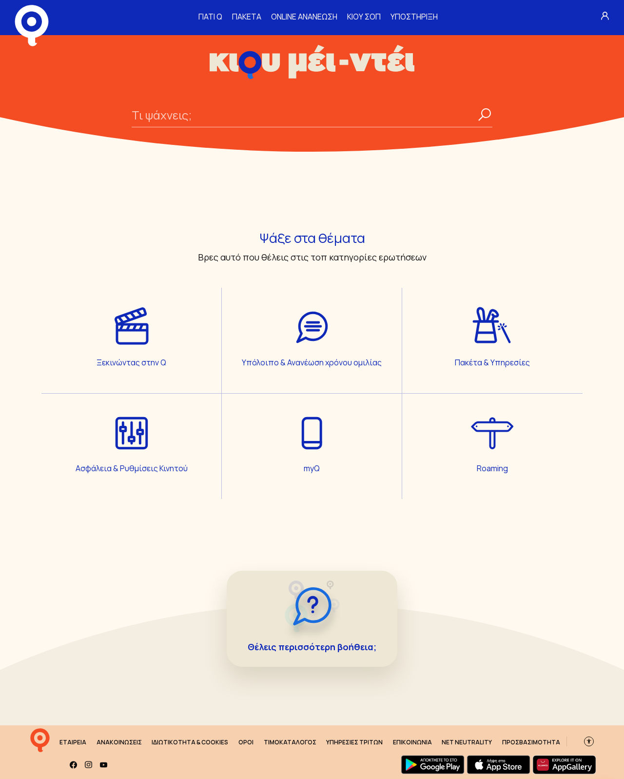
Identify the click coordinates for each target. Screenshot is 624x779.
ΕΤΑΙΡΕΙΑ (72, 742)
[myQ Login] (605, 15)
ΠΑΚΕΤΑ (246, 16)
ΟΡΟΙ (246, 742)
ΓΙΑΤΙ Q (210, 16)
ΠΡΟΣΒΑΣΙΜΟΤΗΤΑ (531, 742)
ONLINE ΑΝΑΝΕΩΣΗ (304, 16)
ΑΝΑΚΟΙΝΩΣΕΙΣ (119, 742)
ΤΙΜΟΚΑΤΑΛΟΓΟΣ (290, 742)
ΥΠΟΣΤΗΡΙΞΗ (414, 16)
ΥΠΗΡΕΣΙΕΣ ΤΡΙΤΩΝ (354, 742)
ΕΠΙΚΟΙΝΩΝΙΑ (412, 742)
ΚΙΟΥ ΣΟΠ (364, 16)
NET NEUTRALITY (467, 742)
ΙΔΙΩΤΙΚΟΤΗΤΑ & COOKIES (190, 742)
